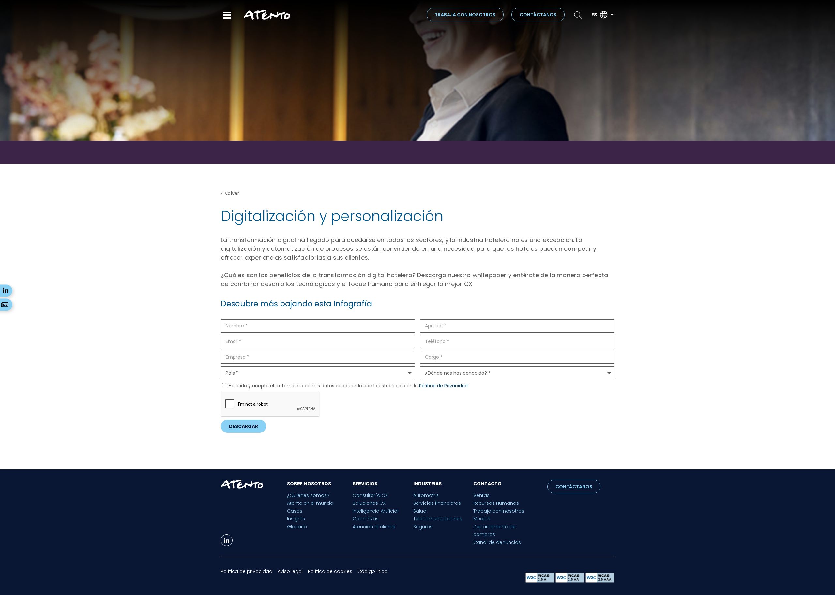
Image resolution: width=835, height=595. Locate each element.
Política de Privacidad (443, 385)
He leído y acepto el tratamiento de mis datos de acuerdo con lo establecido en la (348, 385)
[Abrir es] (612, 14)
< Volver (230, 193)
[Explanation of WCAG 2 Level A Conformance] (540, 581)
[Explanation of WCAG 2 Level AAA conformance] (599, 581)
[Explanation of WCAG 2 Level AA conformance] (570, 581)
